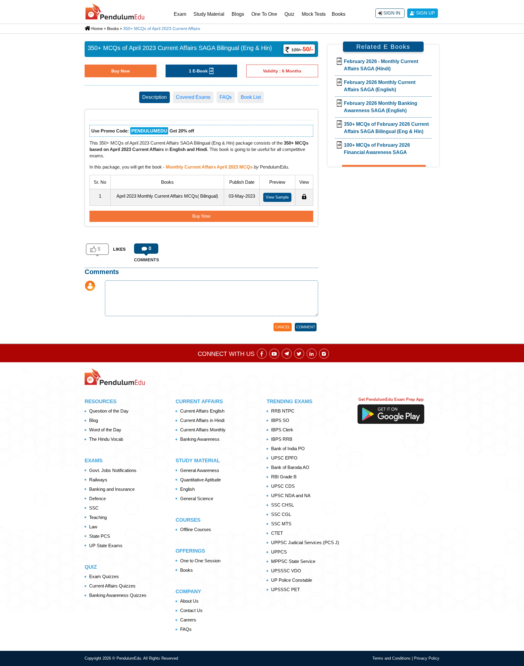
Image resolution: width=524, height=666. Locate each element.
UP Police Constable (291, 580)
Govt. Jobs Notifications (112, 470)
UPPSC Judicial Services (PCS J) (305, 542)
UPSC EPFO (284, 457)
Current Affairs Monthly (203, 429)
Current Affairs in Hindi (202, 420)
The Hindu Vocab (106, 439)
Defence (97, 498)
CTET (277, 533)
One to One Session (200, 560)
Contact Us (191, 610)
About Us (189, 601)
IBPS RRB (281, 439)
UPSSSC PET (285, 589)
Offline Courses (195, 529)
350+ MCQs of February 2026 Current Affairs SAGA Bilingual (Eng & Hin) (386, 128)
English (187, 489)
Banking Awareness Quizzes (117, 595)
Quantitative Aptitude (200, 479)
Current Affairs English (202, 410)
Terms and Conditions (392, 658)
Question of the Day (109, 410)
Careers (188, 619)
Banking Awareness (200, 439)
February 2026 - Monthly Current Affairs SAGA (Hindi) (381, 65)
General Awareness (199, 470)
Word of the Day (105, 429)
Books (338, 14)
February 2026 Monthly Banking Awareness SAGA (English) (380, 107)
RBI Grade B (284, 476)
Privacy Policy (426, 658)
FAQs (226, 97)
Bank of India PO (288, 448)
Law (93, 526)
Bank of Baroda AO (290, 467)
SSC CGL (281, 514)
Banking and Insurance (112, 489)
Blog (93, 420)
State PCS (99, 536)
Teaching (98, 517)
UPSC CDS (283, 486)
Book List (251, 97)
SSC (94, 507)
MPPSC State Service (293, 561)
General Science (196, 498)
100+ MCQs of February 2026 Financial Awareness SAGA (377, 148)
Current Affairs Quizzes (112, 585)
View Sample (277, 197)
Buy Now (120, 71)
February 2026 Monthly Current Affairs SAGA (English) (379, 86)
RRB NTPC (282, 410)
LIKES (119, 249)
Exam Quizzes (104, 576)
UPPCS (279, 551)
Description (154, 97)
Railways (98, 479)
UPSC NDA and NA (291, 495)
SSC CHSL (282, 504)
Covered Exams (193, 97)
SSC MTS (281, 523)
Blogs (238, 14)
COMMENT (305, 327)
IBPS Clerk (282, 429)
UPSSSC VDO (286, 570)
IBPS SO (280, 420)
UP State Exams (106, 545)
